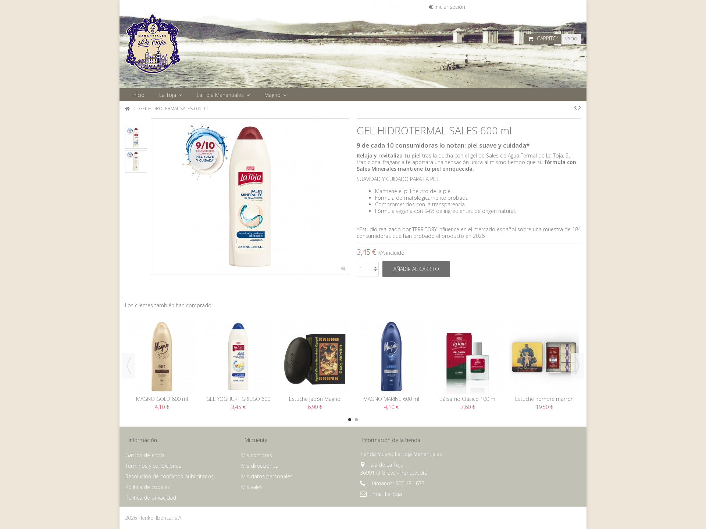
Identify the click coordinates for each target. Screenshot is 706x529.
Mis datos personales (267, 476)
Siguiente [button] (345, 197)
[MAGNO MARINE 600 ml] (391, 356)
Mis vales (252, 487)
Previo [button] (154, 197)
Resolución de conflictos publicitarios (169, 476)
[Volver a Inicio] (127, 108)
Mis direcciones (259, 466)
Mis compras (256, 455)
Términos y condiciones (153, 466)
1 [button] (349, 419)
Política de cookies (147, 487)
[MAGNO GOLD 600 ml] (162, 356)
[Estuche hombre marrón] (544, 356)
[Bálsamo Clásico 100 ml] (468, 356)
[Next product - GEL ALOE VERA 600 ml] (579, 107)
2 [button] (356, 419)
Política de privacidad (150, 497)
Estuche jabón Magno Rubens (314, 402)
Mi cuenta (256, 439)
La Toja (393, 493)
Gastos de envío (144, 455)
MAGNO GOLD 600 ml (162, 398)
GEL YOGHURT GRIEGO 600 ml (238, 402)
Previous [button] (128, 365)
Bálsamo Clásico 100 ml (467, 398)
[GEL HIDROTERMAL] (136, 137)
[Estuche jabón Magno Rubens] (315, 356)
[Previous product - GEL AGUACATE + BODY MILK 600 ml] (575, 107)
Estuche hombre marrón (544, 398)
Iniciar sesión (449, 6)
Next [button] (577, 365)
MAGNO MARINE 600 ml (391, 398)
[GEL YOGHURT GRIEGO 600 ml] (238, 356)
